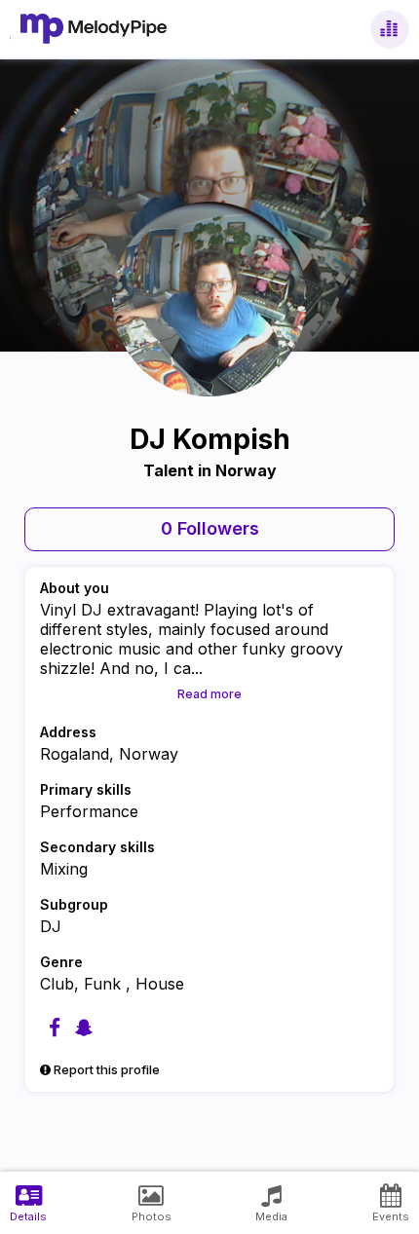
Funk (105, 983)
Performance (89, 811)
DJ (50, 926)
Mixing (64, 869)
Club (57, 983)
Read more (209, 694)
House (159, 983)
